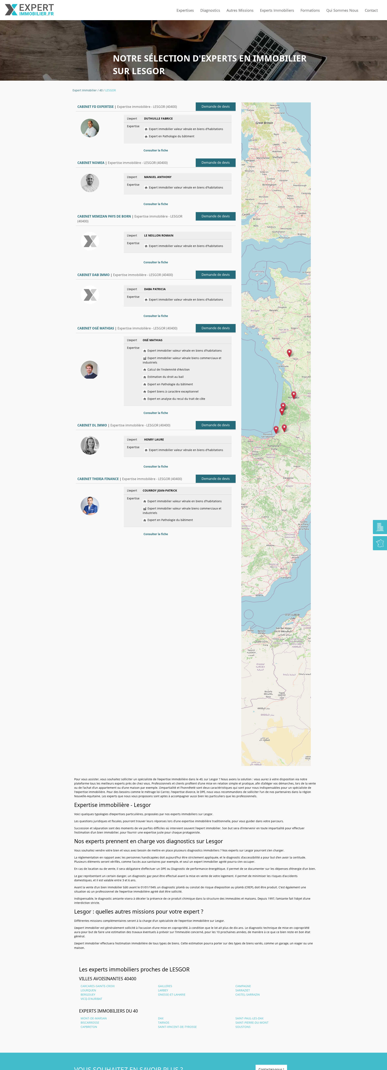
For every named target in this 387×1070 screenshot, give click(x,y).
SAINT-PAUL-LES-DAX (249, 1018)
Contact (371, 10)
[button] (276, 430)
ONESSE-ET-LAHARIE (171, 994)
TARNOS (163, 1022)
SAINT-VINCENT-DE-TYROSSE (177, 1027)
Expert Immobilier (85, 90)
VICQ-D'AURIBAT (91, 999)
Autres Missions (240, 10)
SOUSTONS (243, 1027)
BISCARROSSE (90, 1022)
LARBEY (163, 990)
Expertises (185, 10)
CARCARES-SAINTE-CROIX (98, 986)
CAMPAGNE (243, 986)
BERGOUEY (88, 994)
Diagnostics (210, 10)
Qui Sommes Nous (342, 10)
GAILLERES (165, 986)
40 (101, 90)
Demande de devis (216, 106)
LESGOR (110, 90)
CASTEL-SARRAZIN (247, 994)
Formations (310, 10)
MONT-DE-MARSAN (94, 1018)
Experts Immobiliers (277, 10)
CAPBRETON (89, 1027)
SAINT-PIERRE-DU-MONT (251, 1022)
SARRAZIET (242, 990)
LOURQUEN (88, 990)
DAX (160, 1018)
